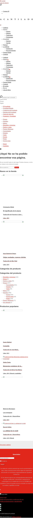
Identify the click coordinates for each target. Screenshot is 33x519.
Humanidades (7, 131)
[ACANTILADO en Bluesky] (0, 510)
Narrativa (5, 121)
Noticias (8, 41)
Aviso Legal (3, 497)
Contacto (5, 54)
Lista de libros (7, 90)
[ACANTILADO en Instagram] (0, 508)
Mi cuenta (2, 1)
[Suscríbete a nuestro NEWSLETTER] (0, 504)
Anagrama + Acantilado (9, 116)
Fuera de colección (8, 114)
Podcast (5, 45)
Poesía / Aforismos (8, 129)
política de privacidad (13, 461)
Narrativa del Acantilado (9, 112)
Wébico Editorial (16, 516)
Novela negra (6, 141)
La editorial (6, 46)
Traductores (9, 35)
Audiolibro (6, 146)
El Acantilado (6, 106)
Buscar (16, 167)
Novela (5, 137)
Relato (5, 139)
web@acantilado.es (25, 485)
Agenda (8, 43)
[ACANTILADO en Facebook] (0, 506)
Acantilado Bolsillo (8, 108)
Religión (5, 133)
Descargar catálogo (5, 444)
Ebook (5, 144)
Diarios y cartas (7, 127)
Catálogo (5, 27)
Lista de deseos (4, 3)
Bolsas (5, 279)
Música (5, 123)
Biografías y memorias (9, 125)
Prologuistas (9, 37)
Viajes (5, 135)
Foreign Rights (7, 52)
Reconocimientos (11, 50)
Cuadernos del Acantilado (10, 110)
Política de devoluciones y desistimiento (11, 501)
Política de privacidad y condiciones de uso (12, 499)
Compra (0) (6, 11)
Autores (8, 31)
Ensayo (5, 119)
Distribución (9, 48)
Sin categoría (6, 302)
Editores (8, 33)
